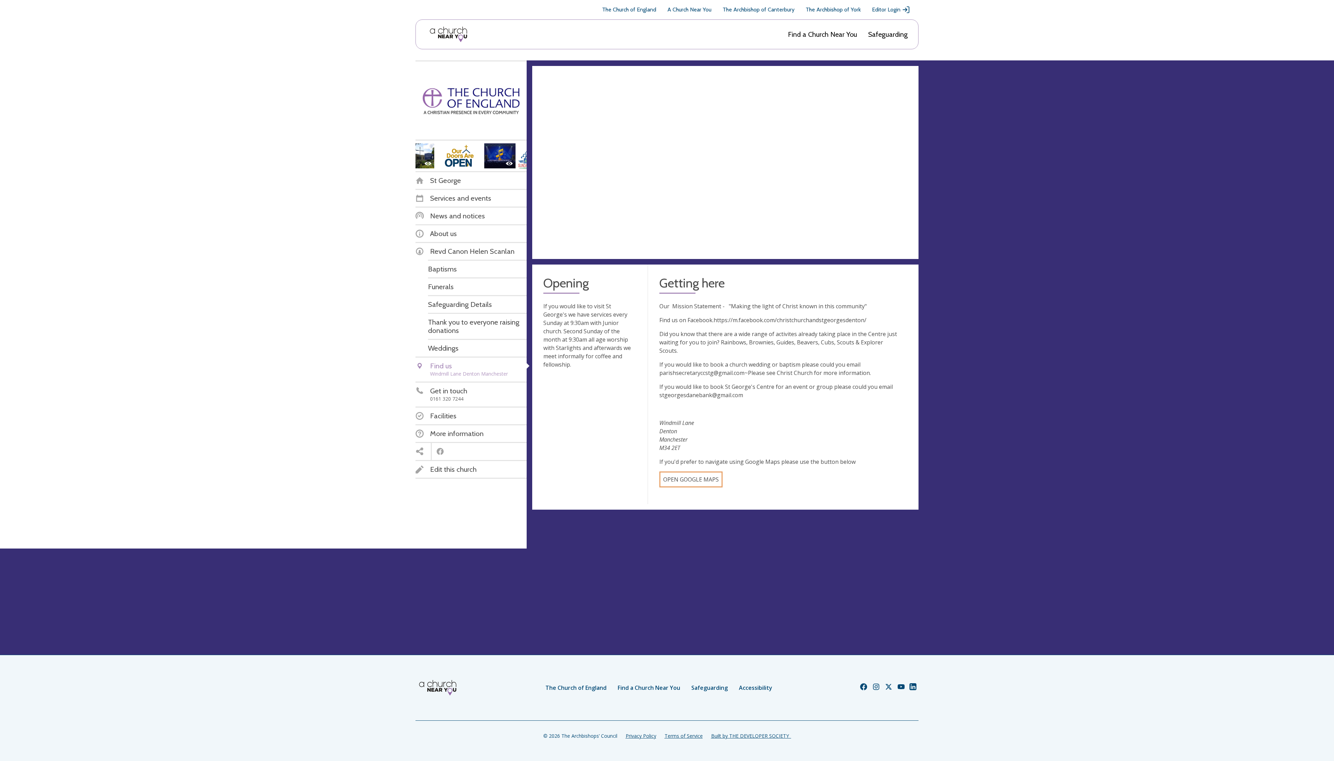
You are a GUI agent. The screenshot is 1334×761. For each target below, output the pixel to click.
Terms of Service (684, 736)
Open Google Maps (691, 479)
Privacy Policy (641, 736)
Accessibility (755, 688)
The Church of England (629, 9)
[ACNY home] (448, 34)
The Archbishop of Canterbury (758, 9)
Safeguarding (888, 34)
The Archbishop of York (833, 9)
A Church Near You (689, 9)
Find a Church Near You (822, 34)
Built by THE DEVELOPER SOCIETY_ (751, 736)
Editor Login (886, 9)
